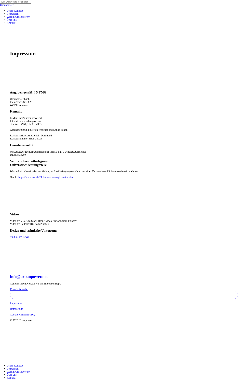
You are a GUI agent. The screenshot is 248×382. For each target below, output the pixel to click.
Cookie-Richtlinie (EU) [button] (22, 314)
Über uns (12, 374)
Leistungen (13, 368)
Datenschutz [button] (16, 308)
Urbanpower (6, 5)
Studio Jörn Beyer (19, 236)
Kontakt (11, 377)
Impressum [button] (16, 303)
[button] (19, 289)
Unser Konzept (15, 365)
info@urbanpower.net (29, 276)
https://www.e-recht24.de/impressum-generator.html (45, 177)
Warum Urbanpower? (18, 371)
